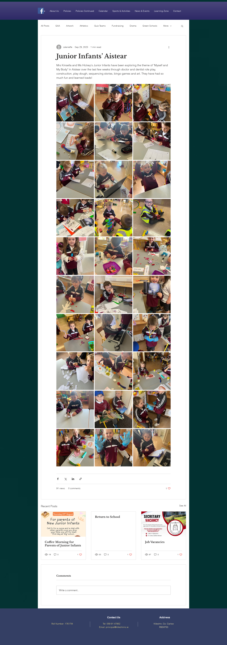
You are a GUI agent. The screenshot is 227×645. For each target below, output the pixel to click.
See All (182, 505)
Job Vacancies (154, 542)
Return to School (107, 517)
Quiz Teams (100, 25)
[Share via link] (80, 478)
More (165, 25)
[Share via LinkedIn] (72, 478)
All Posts (45, 25)
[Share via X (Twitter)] (65, 478)
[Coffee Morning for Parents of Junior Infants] (63, 523)
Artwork (70, 25)
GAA (57, 25)
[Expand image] (75, 102)
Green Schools (150, 25)
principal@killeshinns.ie (117, 627)
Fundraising (118, 25)
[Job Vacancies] (163, 523)
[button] (54, 11)
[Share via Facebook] (57, 478)
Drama (133, 25)
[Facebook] (41, 11)
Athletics (84, 25)
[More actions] (169, 47)
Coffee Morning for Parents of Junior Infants (63, 543)
